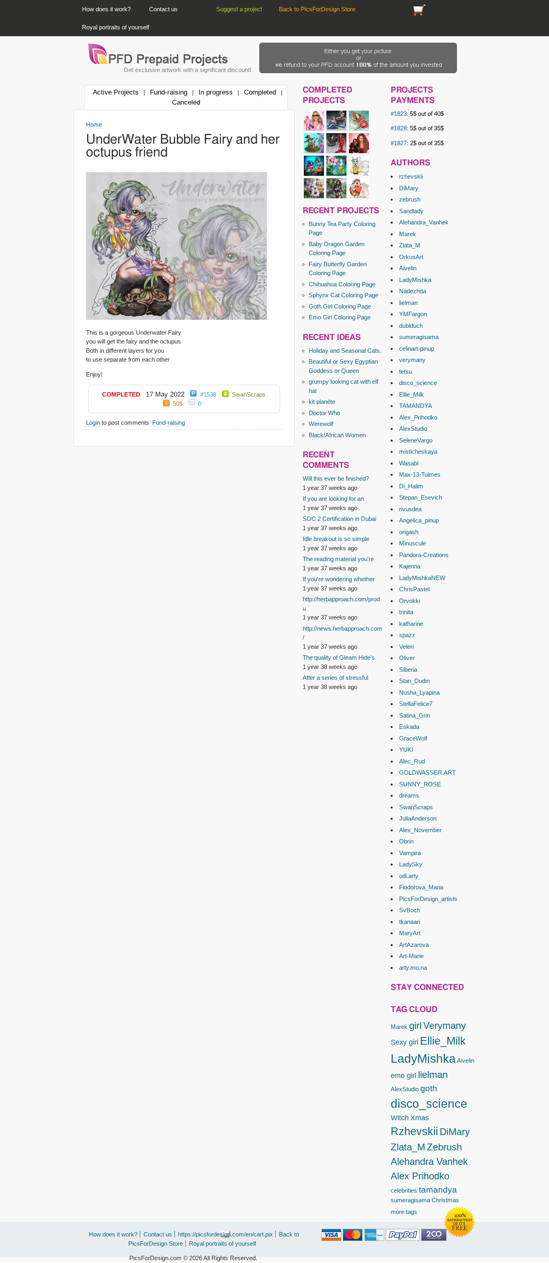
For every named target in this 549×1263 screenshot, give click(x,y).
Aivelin (407, 268)
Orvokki (409, 600)
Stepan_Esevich (420, 497)
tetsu (405, 371)
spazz (407, 635)
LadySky (410, 864)
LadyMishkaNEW (422, 577)
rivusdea (410, 509)
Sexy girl (404, 1042)
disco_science (418, 382)
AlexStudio (413, 428)
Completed (260, 92)
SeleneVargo (415, 440)
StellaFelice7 (415, 703)
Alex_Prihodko (418, 417)
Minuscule (412, 543)
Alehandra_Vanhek (424, 222)
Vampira (410, 853)
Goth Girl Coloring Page (340, 306)
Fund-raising (168, 92)
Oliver (407, 657)
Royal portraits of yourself (115, 27)
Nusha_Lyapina (419, 692)
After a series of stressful (335, 677)
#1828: (417, 128)
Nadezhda (412, 291)
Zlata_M (409, 245)
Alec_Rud (412, 761)
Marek (407, 233)
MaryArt (409, 933)
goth (428, 1088)
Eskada (409, 726)
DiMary (408, 188)
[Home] (159, 54)
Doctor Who (324, 412)
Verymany (444, 1025)
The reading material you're (338, 558)
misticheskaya (418, 451)
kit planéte (322, 401)
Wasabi (408, 463)
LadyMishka (415, 279)
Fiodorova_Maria (421, 887)
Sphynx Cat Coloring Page (343, 295)
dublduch (411, 325)
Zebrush (444, 1147)
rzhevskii (411, 176)
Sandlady (411, 211)
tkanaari (409, 921)
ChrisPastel (414, 589)
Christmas (445, 1200)
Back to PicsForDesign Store (317, 9)
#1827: (417, 143)
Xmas (419, 1118)
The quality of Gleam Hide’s (339, 657)
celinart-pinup (416, 348)
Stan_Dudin (414, 680)
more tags (404, 1211)
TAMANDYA (415, 405)
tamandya (438, 1189)
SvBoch (409, 910)
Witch (400, 1118)
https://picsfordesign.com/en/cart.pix (419, 9)
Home (94, 124)
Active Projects (116, 92)
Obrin (406, 841)
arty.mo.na (413, 967)
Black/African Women (337, 435)
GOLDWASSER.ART (427, 772)
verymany (412, 359)
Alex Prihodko (420, 1175)
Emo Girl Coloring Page (340, 317)
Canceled (186, 102)
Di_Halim (411, 486)
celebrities (404, 1190)
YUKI (406, 749)
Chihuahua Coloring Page (342, 284)
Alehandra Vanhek (429, 1161)
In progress (216, 92)
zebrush (409, 199)
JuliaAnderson (417, 818)
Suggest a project (239, 9)
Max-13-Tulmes (419, 474)
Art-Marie (411, 955)
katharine (411, 623)
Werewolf (321, 423)
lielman (408, 302)
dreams (409, 795)
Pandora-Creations (424, 554)
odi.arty (408, 875)
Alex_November (420, 830)
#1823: (417, 113)
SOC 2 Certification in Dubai (339, 518)
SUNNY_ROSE (420, 784)
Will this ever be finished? (336, 478)
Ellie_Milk (411, 394)
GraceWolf (413, 738)
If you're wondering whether (339, 579)
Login (93, 422)
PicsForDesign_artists (428, 898)
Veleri (406, 646)
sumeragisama (418, 336)
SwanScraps (416, 807)
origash (408, 532)
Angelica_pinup (419, 520)
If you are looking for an (333, 498)
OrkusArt (411, 256)
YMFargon (413, 314)
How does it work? (106, 9)
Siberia (408, 669)
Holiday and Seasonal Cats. (345, 350)
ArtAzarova (414, 944)
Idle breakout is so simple (336, 538)
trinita (406, 612)
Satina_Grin (414, 715)
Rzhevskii (414, 1131)
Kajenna (409, 566)
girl (415, 1025)
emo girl (403, 1076)
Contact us (163, 9)
